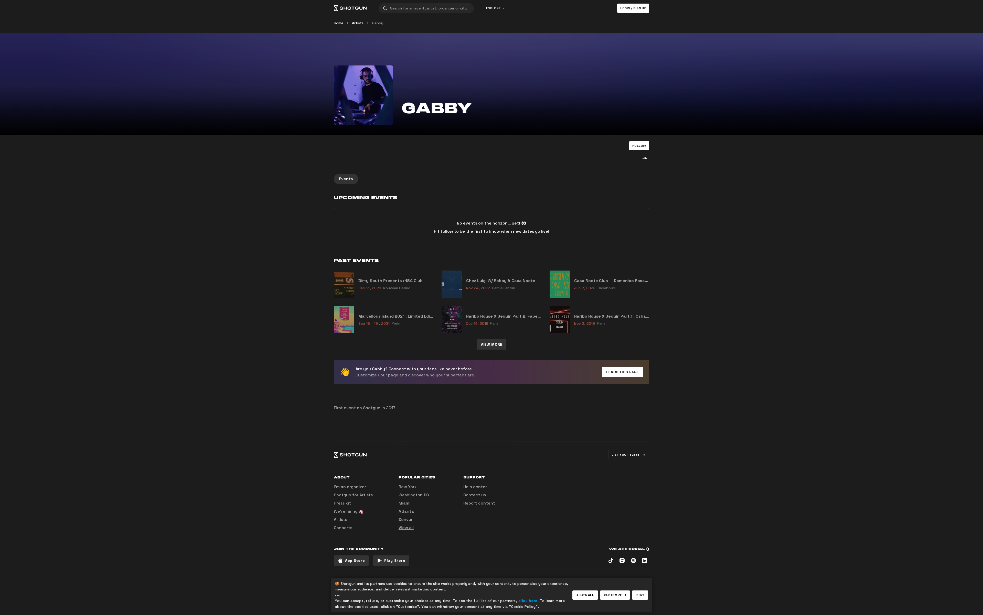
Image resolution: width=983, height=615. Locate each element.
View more (491, 344)
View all (406, 527)
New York (408, 486)
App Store (355, 560)
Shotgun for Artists (353, 495)
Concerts (343, 527)
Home (338, 23)
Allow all (585, 595)
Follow (639, 146)
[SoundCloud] (644, 158)
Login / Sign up (633, 8)
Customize (613, 595)
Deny (640, 595)
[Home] (350, 8)
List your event (626, 455)
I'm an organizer (350, 486)
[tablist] (491, 179)
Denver (406, 519)
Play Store (394, 560)
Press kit (342, 503)
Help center (475, 486)
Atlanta (406, 511)
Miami (404, 503)
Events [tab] (346, 179)
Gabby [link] (377, 23)
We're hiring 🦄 (349, 511)
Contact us (474, 495)
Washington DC (414, 495)
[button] (639, 145)
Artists (358, 23)
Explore (493, 8)
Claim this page (622, 372)
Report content (479, 503)
